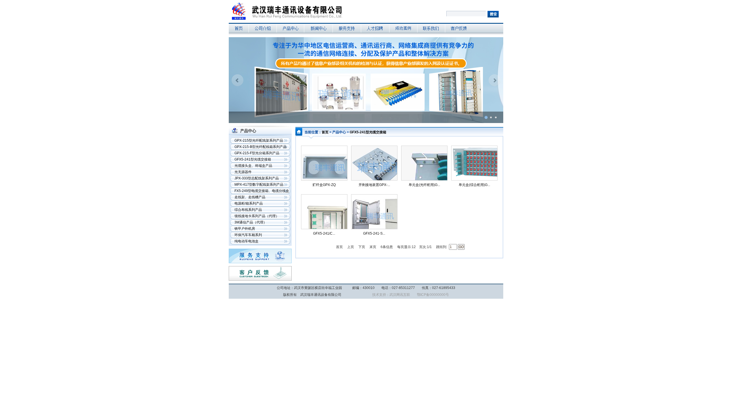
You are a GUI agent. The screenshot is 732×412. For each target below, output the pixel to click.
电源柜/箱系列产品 (248, 203)
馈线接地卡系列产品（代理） (256, 216)
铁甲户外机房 (244, 229)
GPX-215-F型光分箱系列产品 (256, 153)
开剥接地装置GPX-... (374, 185)
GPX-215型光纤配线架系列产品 (258, 140)
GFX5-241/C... (324, 233)
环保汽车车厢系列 (248, 235)
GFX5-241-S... (374, 233)
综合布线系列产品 (248, 210)
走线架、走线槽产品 (249, 197)
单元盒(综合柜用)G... (474, 185)
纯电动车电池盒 (246, 241)
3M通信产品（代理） (250, 222)
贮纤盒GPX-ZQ (324, 185)
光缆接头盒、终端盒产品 (253, 166)
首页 (325, 132)
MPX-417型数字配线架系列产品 (258, 185)
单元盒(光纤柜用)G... (424, 185)
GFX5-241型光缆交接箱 (252, 159)
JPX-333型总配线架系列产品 (256, 178)
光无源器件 (243, 172)
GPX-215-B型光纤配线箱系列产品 (260, 147)
